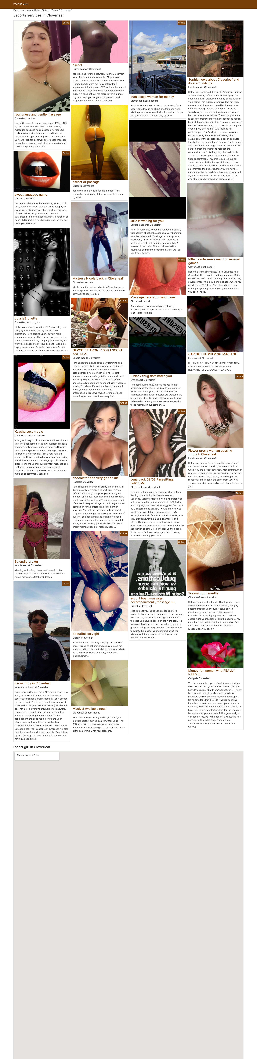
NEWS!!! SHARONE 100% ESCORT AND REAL (98, 352)
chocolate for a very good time (96, 478)
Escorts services (22, 10)
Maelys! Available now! (89, 709)
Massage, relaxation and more (152, 297)
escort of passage (86, 182)
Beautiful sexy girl (86, 634)
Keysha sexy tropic (29, 431)
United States (41, 10)
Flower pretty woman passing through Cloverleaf (210, 452)
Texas (54, 10)
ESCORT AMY (20, 4)
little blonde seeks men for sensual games (214, 261)
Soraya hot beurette (203, 593)
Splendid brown (26, 561)
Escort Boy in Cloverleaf (33, 683)
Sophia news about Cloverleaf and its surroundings (213, 81)
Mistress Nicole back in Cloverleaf (98, 278)
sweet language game (31, 194)
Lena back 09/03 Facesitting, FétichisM (152, 481)
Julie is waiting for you (147, 221)
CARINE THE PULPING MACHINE (212, 354)
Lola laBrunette (26, 318)
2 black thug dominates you (151, 376)
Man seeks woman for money (152, 97)
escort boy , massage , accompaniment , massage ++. (153, 600)
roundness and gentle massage (38, 114)
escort (77, 65)
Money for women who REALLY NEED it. (211, 672)
